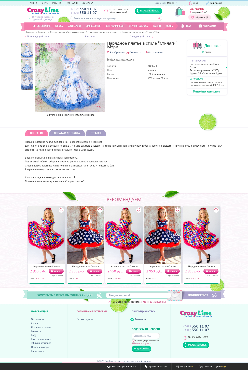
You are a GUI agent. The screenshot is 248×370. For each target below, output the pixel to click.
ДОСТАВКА (87, 2)
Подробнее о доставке (206, 91)
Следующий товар (140, 36)
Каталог (42, 32)
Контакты (36, 331)
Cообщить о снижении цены (120, 59)
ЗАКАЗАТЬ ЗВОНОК (149, 10)
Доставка (212, 45)
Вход (195, 2)
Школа (59, 25)
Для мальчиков (114, 25)
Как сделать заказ (41, 339)
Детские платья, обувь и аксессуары (67, 32)
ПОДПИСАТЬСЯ (198, 295)
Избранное (201, 17)
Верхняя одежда (138, 25)
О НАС (45, 2)
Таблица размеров (41, 343)
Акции (34, 323)
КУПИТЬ (57, 271)
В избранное (117, 52)
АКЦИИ (33, 2)
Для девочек (93, 25)
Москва (207, 52)
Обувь (169, 25)
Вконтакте (140, 319)
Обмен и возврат (40, 347)
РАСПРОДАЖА (209, 25)
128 (37, 278)
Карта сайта (37, 351)
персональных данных (154, 301)
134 (42, 278)
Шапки (157, 25)
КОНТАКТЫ (72, 2)
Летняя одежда (85, 319)
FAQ (33, 335)
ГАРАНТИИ (57, 2)
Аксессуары (74, 25)
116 (76, 278)
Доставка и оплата (41, 327)
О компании (37, 319)
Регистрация (216, 2)
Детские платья (41, 25)
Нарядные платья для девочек (103, 32)
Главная (30, 32)
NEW (188, 25)
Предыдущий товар (38, 36)
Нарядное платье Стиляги (46, 266)
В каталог (90, 36)
